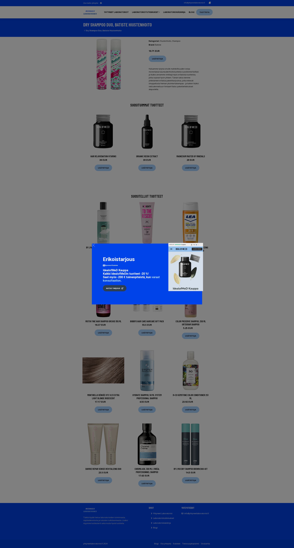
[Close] (93, 245)
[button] (114, 288)
